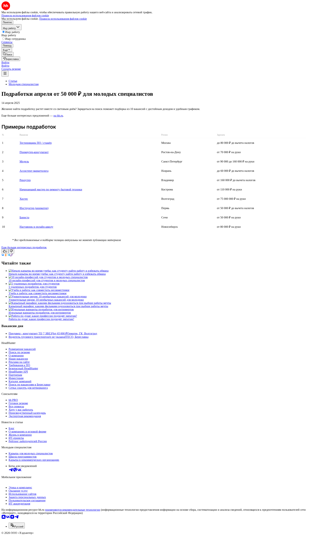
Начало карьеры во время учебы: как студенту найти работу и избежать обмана (57, 273)
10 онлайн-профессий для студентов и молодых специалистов (47, 280)
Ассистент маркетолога (34, 170)
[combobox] (17, 525)
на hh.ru (58, 115)
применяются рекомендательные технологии (72, 509)
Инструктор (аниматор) (34, 208)
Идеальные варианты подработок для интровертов (40, 312)
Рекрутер (25, 180)
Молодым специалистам (24, 84)
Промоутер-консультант (34, 152)
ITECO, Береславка (76, 336)
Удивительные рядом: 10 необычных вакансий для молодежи (46, 299)
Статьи (13, 80)
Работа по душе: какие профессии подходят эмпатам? (41, 319)
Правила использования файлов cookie (63, 18)
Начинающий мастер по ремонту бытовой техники (51, 189)
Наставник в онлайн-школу (36, 226)
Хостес (24, 198)
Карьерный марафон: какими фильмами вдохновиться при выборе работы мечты (58, 306)
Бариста (24, 217)
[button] (5, 62)
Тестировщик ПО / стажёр (36, 142)
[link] (7, 54)
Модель (24, 161)
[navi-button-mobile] (5, 74)
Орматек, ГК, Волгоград (82, 333)
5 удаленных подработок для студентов (33, 286)
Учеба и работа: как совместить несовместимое (38, 293)
